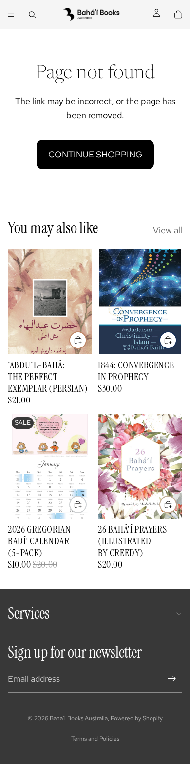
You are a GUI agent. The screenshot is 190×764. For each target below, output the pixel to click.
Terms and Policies (95, 739)
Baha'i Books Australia (79, 718)
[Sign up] (172, 679)
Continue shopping (95, 154)
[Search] (32, 14)
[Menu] (11, 14)
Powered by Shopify (137, 718)
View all (167, 230)
